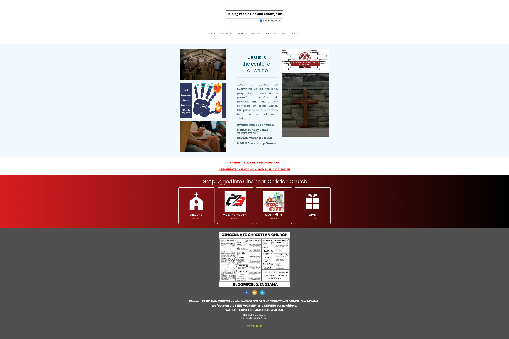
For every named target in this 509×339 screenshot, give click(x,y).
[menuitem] (212, 33)
